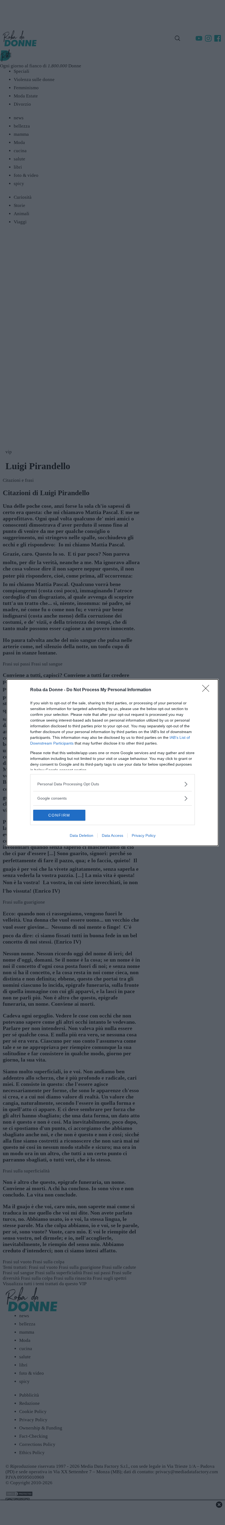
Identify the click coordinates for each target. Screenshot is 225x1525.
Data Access (112, 835)
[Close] (207, 690)
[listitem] (112, 784)
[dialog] (112, 762)
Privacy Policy (144, 835)
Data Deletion (81, 835)
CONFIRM (59, 815)
